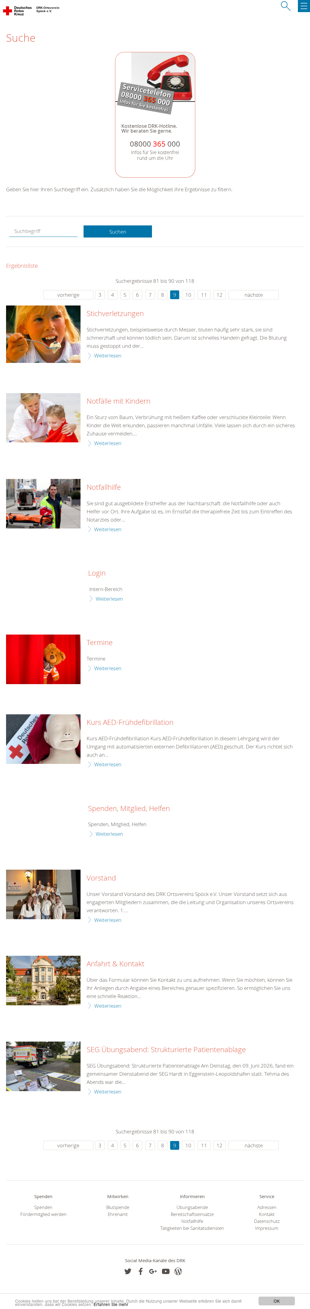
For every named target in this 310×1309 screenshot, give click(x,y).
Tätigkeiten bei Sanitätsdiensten (192, 1228)
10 (188, 294)
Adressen (266, 1207)
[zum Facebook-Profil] (128, 1271)
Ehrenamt (118, 1214)
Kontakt (267, 1214)
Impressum (266, 1228)
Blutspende (117, 1207)
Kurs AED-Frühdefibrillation (130, 722)
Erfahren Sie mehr (111, 1304)
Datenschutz (267, 1221)
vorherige (68, 294)
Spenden (43, 1207)
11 (204, 294)
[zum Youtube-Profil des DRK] (166, 1271)
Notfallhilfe (104, 487)
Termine (100, 642)
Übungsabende (192, 1207)
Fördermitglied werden (43, 1214)
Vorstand (101, 878)
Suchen (117, 231)
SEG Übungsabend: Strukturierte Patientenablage (166, 1049)
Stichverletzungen (115, 313)
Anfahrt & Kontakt (115, 963)
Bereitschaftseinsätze (192, 1214)
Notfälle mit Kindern (118, 401)
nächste (254, 294)
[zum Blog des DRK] (178, 1271)
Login (97, 573)
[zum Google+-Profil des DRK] (153, 1271)
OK (277, 1301)
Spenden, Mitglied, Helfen (129, 808)
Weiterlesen (107, 355)
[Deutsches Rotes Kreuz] (17, 12)
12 (219, 294)
